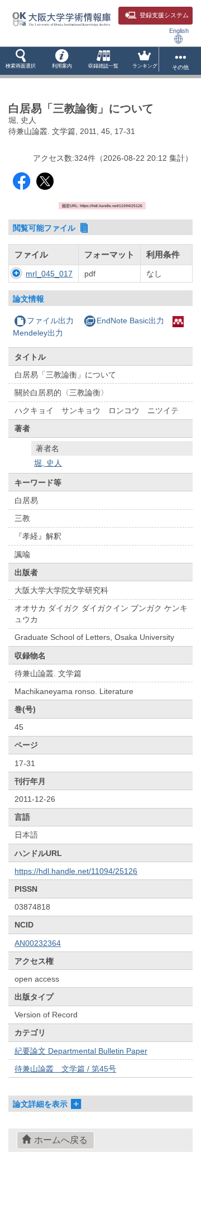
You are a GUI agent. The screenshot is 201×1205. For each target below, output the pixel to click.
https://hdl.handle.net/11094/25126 (76, 871)
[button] (20, 61)
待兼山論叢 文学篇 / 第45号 (65, 1068)
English (179, 30)
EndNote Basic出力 (130, 320)
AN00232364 (38, 943)
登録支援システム (164, 15)
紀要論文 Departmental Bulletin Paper (81, 1050)
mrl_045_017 (49, 273)
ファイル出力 (50, 320)
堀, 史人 (48, 462)
